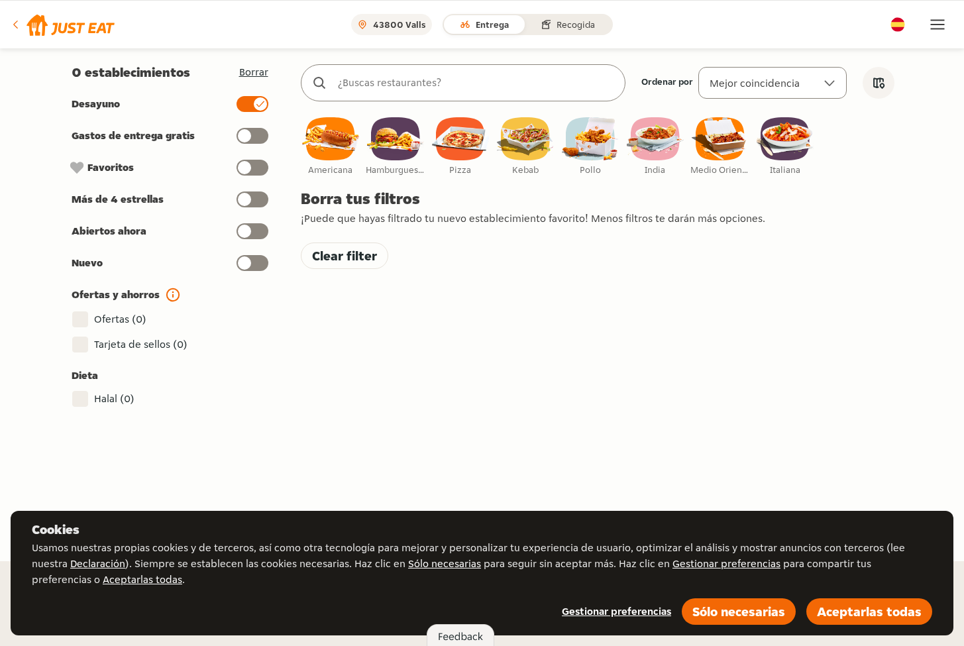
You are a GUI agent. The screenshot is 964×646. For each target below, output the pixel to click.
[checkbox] (330, 146)
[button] (63, 24)
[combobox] (476, 83)
